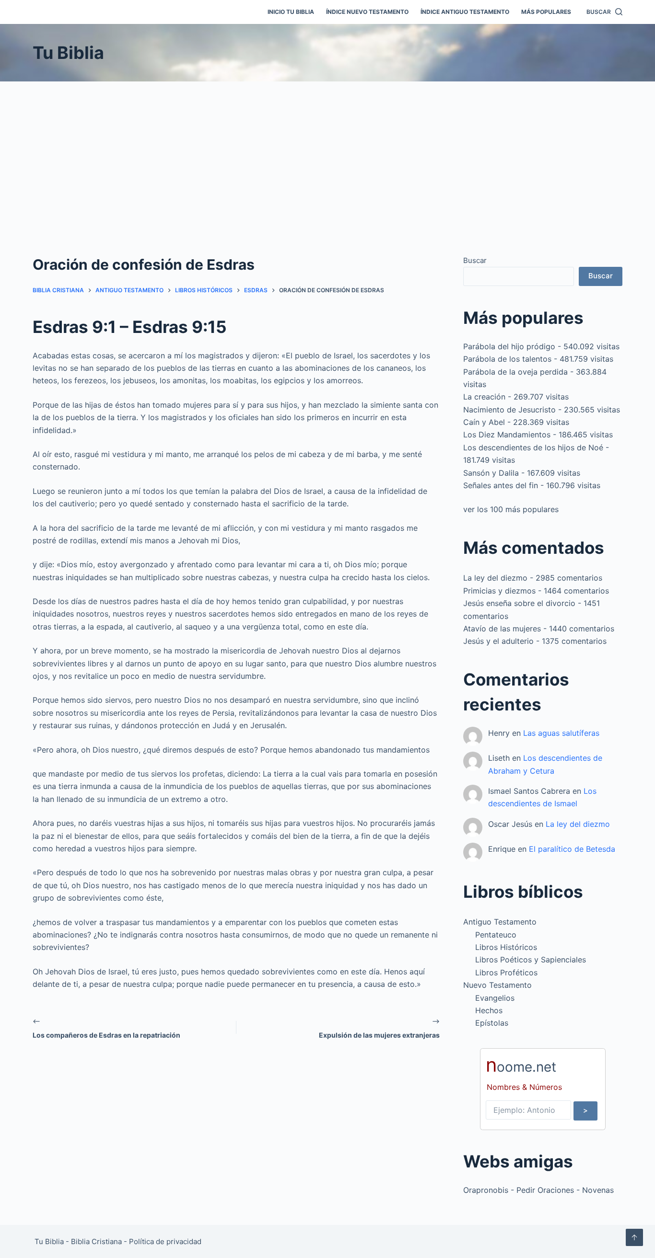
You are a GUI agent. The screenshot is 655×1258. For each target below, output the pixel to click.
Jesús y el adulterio (498, 641)
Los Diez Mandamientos (506, 434)
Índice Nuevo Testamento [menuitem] (367, 11)
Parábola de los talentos (507, 359)
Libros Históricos (506, 947)
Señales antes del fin (500, 485)
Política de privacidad (165, 1241)
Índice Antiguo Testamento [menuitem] (465, 11)
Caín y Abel (484, 422)
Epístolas (491, 1023)
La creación (484, 396)
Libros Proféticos (506, 972)
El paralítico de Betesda (572, 849)
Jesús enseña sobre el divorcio (519, 603)
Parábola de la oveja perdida (515, 372)
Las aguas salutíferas (561, 733)
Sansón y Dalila (491, 473)
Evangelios (495, 998)
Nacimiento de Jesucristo (509, 409)
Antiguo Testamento (500, 921)
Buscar (475, 260)
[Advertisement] (327, 153)
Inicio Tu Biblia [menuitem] (291, 11)
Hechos (489, 1010)
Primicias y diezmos (499, 590)
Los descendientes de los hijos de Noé (533, 447)
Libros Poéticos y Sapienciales (530, 959)
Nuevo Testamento (497, 985)
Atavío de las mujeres (502, 628)
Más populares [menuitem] (546, 11)
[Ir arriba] (634, 1237)
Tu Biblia (68, 52)
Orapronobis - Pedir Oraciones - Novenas (538, 1190)
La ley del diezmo (495, 578)
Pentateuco (495, 934)
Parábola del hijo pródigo (509, 346)
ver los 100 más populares (511, 509)
